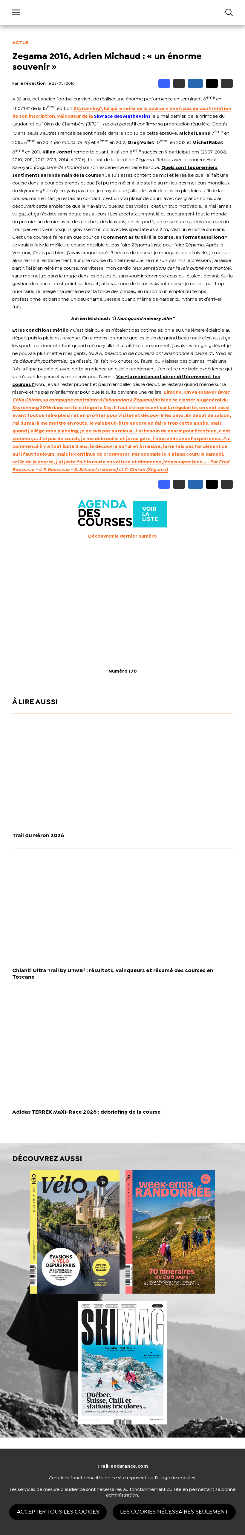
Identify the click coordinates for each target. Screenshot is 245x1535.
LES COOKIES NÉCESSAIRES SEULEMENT (174, 1511)
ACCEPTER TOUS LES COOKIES (58, 1511)
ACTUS (20, 43)
